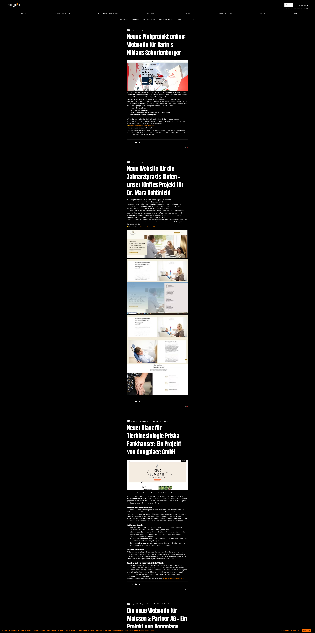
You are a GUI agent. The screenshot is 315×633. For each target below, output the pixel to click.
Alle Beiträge (123, 19)
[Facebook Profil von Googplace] (307, 6)
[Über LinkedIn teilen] (136, 142)
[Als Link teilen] (140, 142)
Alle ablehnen (295, 630)
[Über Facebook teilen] (128, 142)
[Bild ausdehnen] (157, 244)
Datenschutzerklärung (147, 630)
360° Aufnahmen (149, 19)
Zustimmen (306, 630)
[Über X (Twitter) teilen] (132, 142)
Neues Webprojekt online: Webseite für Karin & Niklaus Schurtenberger (156, 44)
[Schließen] (313, 630)
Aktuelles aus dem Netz (166, 19)
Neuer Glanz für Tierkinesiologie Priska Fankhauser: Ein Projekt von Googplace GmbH (154, 440)
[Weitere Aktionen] (187, 30)
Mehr (180, 19)
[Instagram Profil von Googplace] (305, 6)
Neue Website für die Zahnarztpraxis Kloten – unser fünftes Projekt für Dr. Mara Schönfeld (155, 181)
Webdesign (135, 19)
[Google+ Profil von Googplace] (299, 6)
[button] (225, 13)
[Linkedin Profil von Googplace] (302, 6)
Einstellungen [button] (285, 630)
